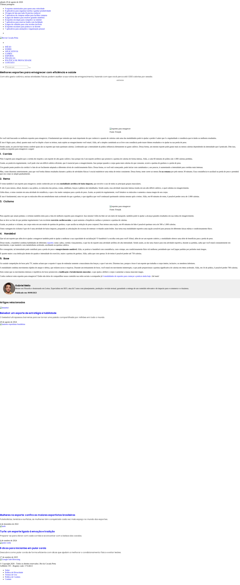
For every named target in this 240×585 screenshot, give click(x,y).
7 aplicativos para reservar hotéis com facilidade (24, 22)
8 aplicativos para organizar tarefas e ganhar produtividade (28, 11)
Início (8, 47)
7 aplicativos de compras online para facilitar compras (26, 15)
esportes (50, 243)
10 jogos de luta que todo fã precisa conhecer (22, 13)
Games (8, 54)
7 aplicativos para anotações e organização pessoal (25, 29)
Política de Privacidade (18, 60)
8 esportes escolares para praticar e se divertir (22, 27)
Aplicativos (11, 51)
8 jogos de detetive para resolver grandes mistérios (24, 18)
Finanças (10, 58)
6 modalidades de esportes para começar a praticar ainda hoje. (126, 276)
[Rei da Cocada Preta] (9, 38)
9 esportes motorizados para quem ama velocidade (24, 9)
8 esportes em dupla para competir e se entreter (23, 20)
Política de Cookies (12, 577)
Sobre (8, 49)
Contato (9, 63)
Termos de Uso (11, 575)
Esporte (9, 56)
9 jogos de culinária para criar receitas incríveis (23, 24)
